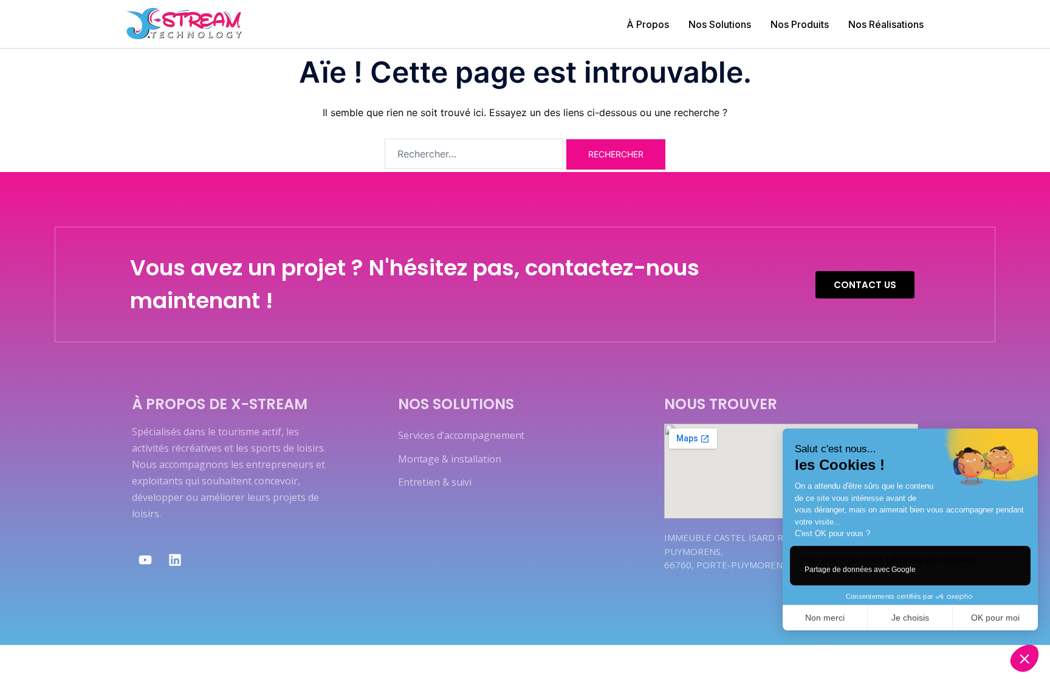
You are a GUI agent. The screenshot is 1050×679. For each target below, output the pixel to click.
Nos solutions (456, 404)
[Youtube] (145, 559)
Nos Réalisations (886, 24)
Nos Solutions (719, 24)
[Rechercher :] (474, 154)
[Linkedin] (175, 559)
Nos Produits (799, 24)
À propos (647, 24)
